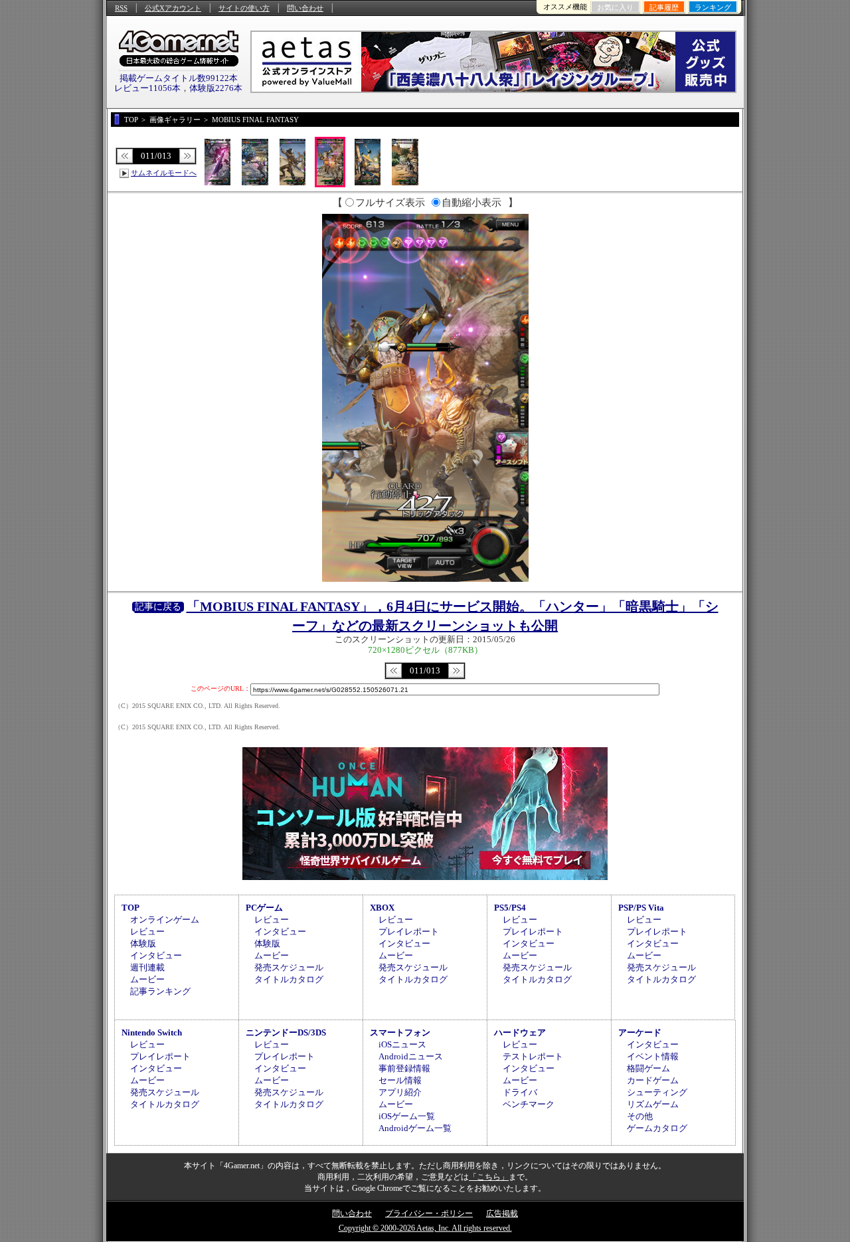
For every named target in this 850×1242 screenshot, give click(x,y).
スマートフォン (400, 1032)
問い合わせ (305, 8)
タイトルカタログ (288, 979)
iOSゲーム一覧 (407, 1116)
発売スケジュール (288, 967)
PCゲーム (264, 908)
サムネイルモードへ (164, 173)
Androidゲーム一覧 (415, 1128)
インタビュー (156, 955)
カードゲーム (653, 1080)
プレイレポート (409, 931)
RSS (121, 8)
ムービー (147, 979)
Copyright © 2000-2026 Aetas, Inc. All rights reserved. (425, 1228)
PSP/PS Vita (641, 908)
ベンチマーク (528, 1104)
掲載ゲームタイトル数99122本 (179, 78)
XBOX (382, 908)
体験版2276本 (215, 88)
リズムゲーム (653, 1104)
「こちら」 (489, 1177)
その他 (640, 1116)
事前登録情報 (404, 1068)
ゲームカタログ (657, 1128)
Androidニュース (411, 1056)
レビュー (147, 931)
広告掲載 (502, 1213)
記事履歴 (664, 7)
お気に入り (615, 7)
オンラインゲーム (164, 920)
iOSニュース (402, 1044)
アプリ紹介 (400, 1092)
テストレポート (533, 1056)
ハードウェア (520, 1032)
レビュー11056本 (147, 88)
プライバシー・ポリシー (429, 1213)
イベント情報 (653, 1056)
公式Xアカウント (173, 8)
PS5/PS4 (510, 908)
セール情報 (400, 1080)
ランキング (713, 7)
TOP (130, 908)
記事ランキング (160, 991)
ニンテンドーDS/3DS (286, 1032)
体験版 (143, 943)
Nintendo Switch (152, 1032)
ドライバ (520, 1092)
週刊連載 (147, 967)
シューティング (657, 1092)
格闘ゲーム (648, 1068)
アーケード (639, 1032)
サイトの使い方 (244, 8)
